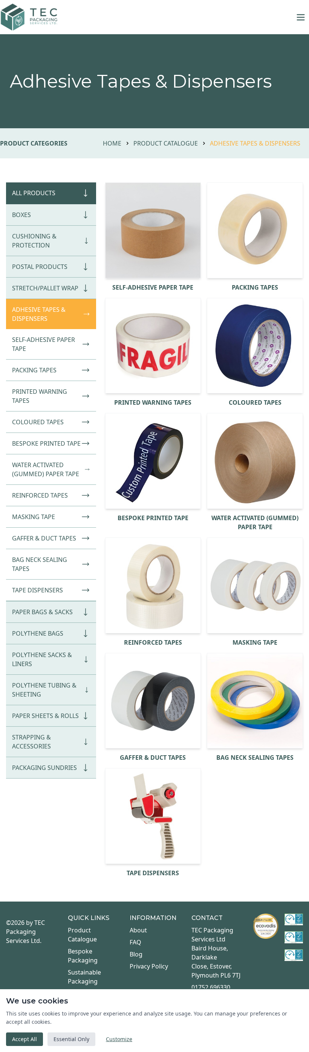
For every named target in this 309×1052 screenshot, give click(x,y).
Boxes (21, 215)
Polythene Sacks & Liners (42, 659)
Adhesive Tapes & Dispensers (39, 314)
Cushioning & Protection (34, 240)
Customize (119, 1039)
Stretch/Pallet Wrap (45, 288)
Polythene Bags (37, 633)
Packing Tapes (34, 370)
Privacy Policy (149, 966)
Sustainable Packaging (84, 976)
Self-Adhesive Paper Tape (43, 344)
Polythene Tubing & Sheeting (44, 689)
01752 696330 (210, 987)
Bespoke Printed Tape (46, 443)
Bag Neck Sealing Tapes (39, 564)
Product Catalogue (165, 143)
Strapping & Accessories (31, 741)
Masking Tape (33, 517)
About (138, 930)
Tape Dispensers (37, 590)
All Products (33, 193)
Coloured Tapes (38, 422)
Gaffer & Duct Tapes (44, 538)
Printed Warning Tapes (39, 396)
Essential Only (71, 1039)
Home (112, 143)
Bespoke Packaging (83, 955)
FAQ (135, 942)
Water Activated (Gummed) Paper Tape (45, 469)
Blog (136, 954)
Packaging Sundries (44, 768)
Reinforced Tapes (40, 495)
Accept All (24, 1039)
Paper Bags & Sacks (42, 612)
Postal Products (39, 267)
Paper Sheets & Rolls (45, 716)
